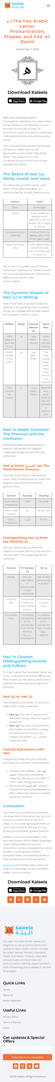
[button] (48, 5)
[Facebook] (15, 1066)
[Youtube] (36, 1066)
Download (9, 865)
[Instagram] (22, 1066)
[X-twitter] (29, 1066)
